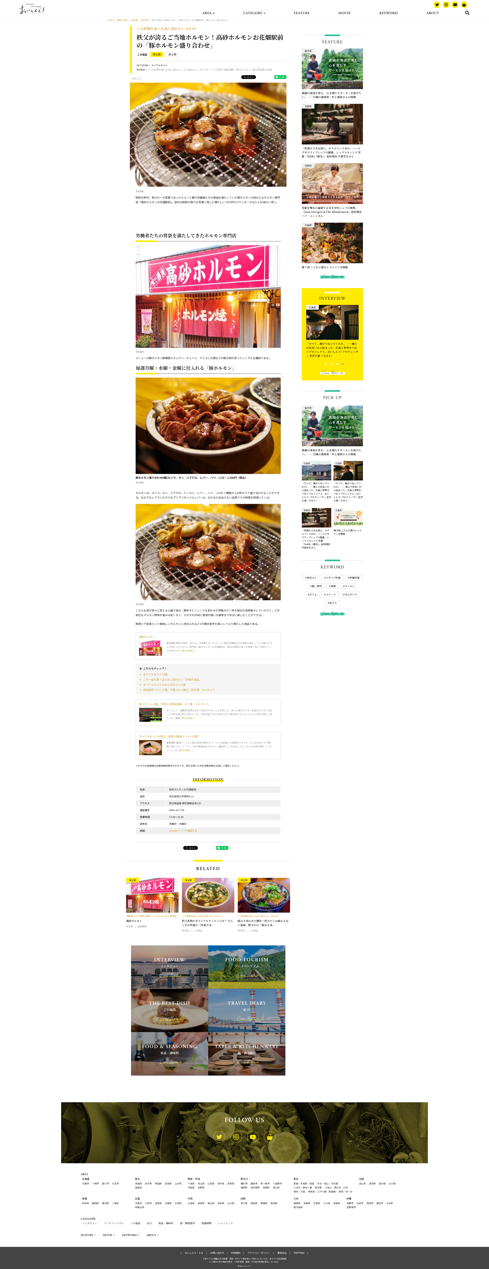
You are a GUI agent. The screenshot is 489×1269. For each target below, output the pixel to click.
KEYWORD (388, 13)
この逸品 (142, 54)
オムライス (351, 594)
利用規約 (235, 1253)
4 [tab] (339, 363)
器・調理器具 (187, 1223)
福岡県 (297, 1203)
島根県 (201, 1203)
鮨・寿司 (317, 586)
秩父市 (172, 54)
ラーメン (350, 586)
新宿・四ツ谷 (345, 1191)
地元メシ (312, 577)
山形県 (178, 1183)
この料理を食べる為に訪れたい (166, 69)
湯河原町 (255, 1187)
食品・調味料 (165, 1223)
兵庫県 (168, 1203)
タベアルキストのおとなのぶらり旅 (164, 684)
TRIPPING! (299, 1253)
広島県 (191, 1203)
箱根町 (244, 1187)
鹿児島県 (298, 1207)
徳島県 (254, 1203)
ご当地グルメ (191, 69)
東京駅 (318, 1187)
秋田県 (158, 1183)
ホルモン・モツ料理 (211, 69)
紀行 (149, 1223)
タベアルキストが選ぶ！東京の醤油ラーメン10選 (168, 736)
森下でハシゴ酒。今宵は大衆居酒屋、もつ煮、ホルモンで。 (175, 704)
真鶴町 (266, 1187)
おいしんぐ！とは (194, 1253)
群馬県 (230, 1183)
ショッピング (225, 1223)
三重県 (115, 1203)
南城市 (369, 1203)
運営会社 (282, 1253)
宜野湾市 (351, 1207)
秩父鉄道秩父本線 (262, 69)
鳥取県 (221, 1203)
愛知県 (105, 1203)
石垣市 (359, 1203)
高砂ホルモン (147, 637)
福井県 (382, 1183)
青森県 (138, 1183)
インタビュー (90, 1223)
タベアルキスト (159, 65)
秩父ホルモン (244, 69)
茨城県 (191, 1187)
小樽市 (95, 1183)
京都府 (138, 1203)
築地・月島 (299, 1191)
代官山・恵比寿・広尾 (336, 1187)
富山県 (362, 1183)
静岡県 (95, 1203)
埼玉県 (157, 54)
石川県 (392, 1183)
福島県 (138, 1187)
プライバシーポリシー (258, 1253)
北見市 (115, 1183)
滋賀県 (158, 1203)
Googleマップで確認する (183, 830)
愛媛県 (264, 1203)
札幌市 (85, 1183)
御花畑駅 (229, 69)
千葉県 (191, 1183)
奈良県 (178, 1203)
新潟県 (372, 1183)
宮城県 (168, 1183)
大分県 (326, 1203)
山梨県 (211, 1183)
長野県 (201, 1187)
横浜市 (244, 1183)
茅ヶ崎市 (265, 1183)
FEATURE (302, 13)
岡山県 (211, 1203)
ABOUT (433, 13)
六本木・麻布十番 (303, 1187)
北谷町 (389, 1203)
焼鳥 (333, 586)
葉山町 (276, 1187)
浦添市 (379, 1203)
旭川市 (105, 1183)
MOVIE (344, 13)
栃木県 (221, 1183)
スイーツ (331, 594)
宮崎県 (336, 1203)
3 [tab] (333, 363)
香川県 (244, 1203)
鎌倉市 (254, 1183)
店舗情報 (206, 1223)
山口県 (230, 1203)
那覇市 (350, 1203)
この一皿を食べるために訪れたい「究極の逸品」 (172, 679)
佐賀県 (316, 1203)
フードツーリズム (114, 1223)
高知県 (273, 1203)
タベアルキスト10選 (155, 674)
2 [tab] (328, 363)
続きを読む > (188, 650)
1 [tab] (322, 363)
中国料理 (354, 577)
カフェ (313, 594)
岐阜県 (85, 1203)
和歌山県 (139, 1207)
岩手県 (148, 1183)
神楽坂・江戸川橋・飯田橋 (322, 1191)
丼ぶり (333, 603)
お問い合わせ (217, 1253)
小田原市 (277, 1183)
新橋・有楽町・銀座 (304, 1183)
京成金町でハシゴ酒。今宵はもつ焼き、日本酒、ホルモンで (179, 690)
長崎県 (307, 1203)
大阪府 (148, 1203)
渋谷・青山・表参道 (327, 1183)
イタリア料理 (333, 577)
